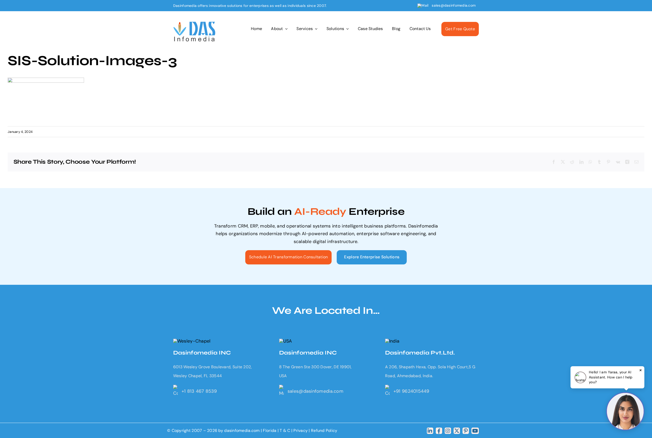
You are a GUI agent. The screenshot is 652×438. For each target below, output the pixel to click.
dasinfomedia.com (242, 430)
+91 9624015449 (411, 391)
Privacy (301, 430)
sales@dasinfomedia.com (454, 5)
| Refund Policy (323, 430)
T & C (285, 430)
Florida (269, 430)
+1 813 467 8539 (199, 391)
